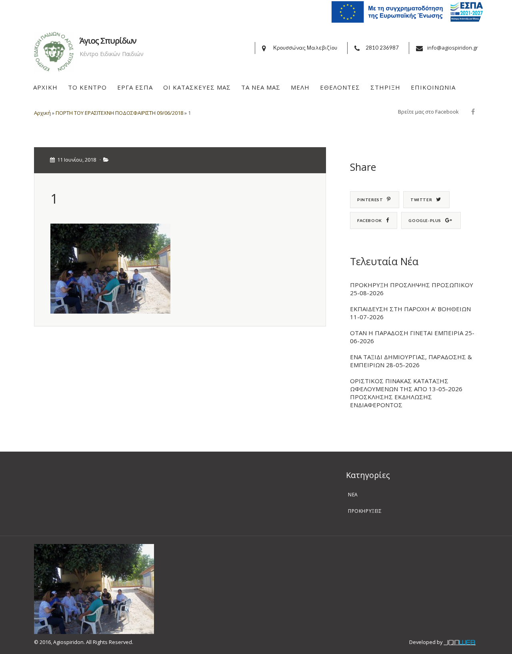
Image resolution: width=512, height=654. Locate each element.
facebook (369, 220)
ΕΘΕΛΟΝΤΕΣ (340, 87)
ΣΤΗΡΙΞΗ (385, 87)
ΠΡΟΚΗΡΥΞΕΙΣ (365, 511)
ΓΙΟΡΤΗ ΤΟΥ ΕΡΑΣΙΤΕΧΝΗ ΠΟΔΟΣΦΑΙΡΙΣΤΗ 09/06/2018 (119, 112)
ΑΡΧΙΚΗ (45, 87)
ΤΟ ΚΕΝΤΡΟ (87, 87)
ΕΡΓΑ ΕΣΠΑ (135, 87)
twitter (421, 199)
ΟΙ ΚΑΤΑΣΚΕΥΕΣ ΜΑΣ (197, 87)
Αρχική (42, 112)
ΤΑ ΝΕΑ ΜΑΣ (260, 87)
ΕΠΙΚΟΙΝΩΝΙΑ (433, 87)
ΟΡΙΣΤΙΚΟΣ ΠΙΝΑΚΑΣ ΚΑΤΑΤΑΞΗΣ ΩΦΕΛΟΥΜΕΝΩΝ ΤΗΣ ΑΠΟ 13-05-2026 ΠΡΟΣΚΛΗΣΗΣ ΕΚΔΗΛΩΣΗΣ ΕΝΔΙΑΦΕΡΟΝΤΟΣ (406, 393)
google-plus (424, 220)
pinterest (370, 199)
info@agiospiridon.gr (452, 47)
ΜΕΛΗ (300, 87)
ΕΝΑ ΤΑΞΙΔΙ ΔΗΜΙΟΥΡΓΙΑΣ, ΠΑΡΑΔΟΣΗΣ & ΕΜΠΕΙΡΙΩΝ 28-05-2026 (411, 361)
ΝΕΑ (353, 494)
